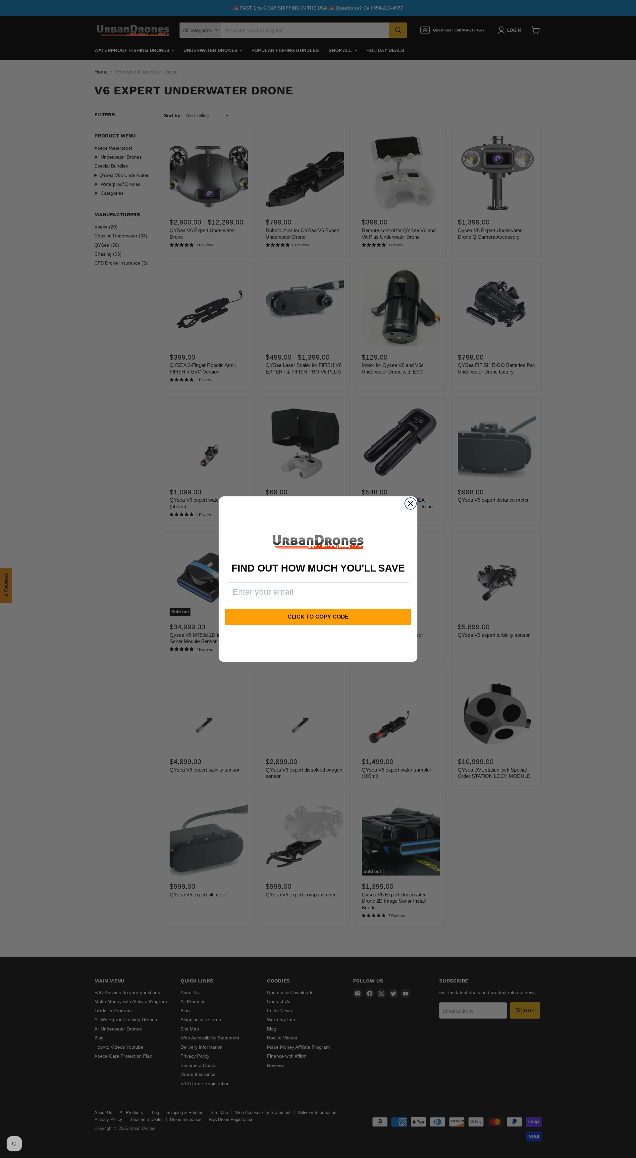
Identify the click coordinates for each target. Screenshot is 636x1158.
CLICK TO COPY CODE (318, 617)
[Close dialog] (410, 503)
